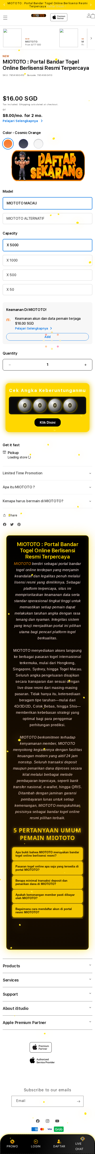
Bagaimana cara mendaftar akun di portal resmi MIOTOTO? (43, 910)
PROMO (12, 1146)
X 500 (11, 275)
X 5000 (13, 245)
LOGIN (35, 1146)
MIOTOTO (22, 564)
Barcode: (31, 75)
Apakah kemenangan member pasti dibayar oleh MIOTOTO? (45, 896)
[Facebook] (6, 525)
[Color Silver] (38, 144)
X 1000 (12, 260)
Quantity (10, 353)
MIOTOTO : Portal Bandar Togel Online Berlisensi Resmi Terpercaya (48, 5)
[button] (5, 17)
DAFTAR (59, 1146)
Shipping (24, 104)
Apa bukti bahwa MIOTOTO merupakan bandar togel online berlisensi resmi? (47, 854)
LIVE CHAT (79, 1146)
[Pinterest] (20, 525)
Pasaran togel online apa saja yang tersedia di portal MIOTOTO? (47, 868)
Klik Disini (47, 422)
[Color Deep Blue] (23, 144)
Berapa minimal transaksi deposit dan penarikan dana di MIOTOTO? (41, 882)
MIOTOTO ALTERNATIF (25, 218)
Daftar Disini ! (56, 6)
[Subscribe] (78, 1101)
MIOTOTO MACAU (22, 203)
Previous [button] (4, 5)
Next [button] (91, 5)
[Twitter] (13, 525)
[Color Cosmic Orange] (8, 143)
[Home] (38, 15)
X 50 (10, 289)
